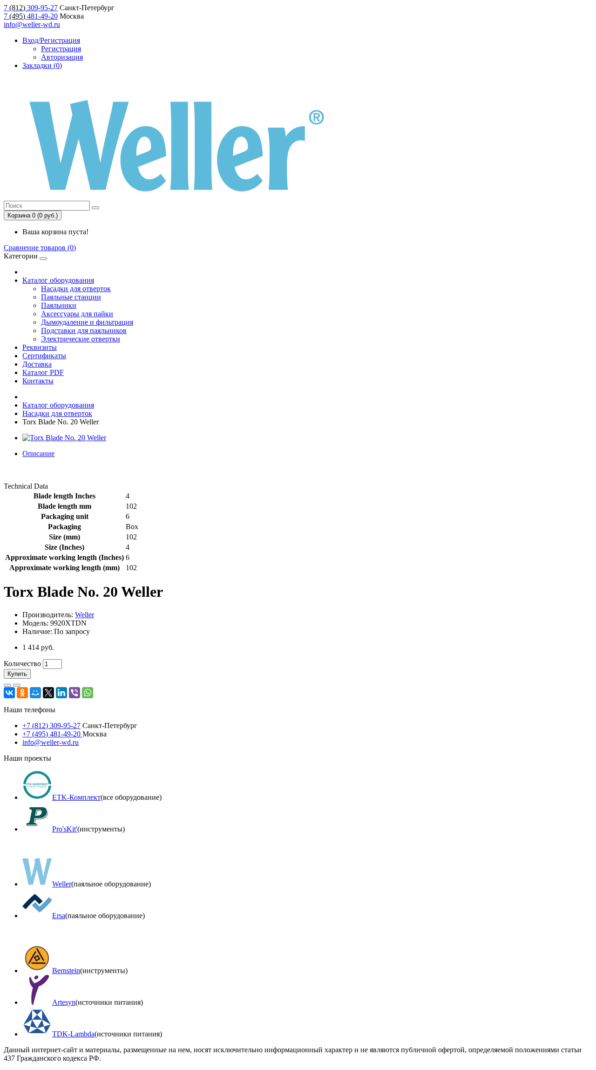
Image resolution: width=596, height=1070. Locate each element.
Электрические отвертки (80, 339)
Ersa (58, 916)
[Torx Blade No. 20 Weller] (64, 438)
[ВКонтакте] (9, 692)
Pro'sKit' (64, 829)
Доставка (37, 364)
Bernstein (66, 971)
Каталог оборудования (58, 280)
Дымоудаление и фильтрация (87, 322)
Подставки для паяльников (84, 330)
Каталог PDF (43, 372)
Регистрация (61, 49)
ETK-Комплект (76, 797)
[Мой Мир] (35, 692)
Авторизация (62, 57)
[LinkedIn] (61, 692)
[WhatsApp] (87, 692)
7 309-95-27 (31, 8)
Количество (22, 664)
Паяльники (58, 305)
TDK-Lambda (73, 1034)
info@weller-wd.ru (32, 24)
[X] (48, 692)
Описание (38, 453)
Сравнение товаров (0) (40, 248)
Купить (17, 673)
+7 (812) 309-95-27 (51, 725)
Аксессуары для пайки (77, 314)
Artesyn (63, 1002)
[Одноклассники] (22, 692)
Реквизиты (39, 347)
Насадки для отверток (76, 289)
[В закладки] (7, 685)
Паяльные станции (71, 297)
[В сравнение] (16, 685)
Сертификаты (44, 356)
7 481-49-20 (31, 16)
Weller (84, 615)
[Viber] (74, 692)
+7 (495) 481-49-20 (52, 734)
